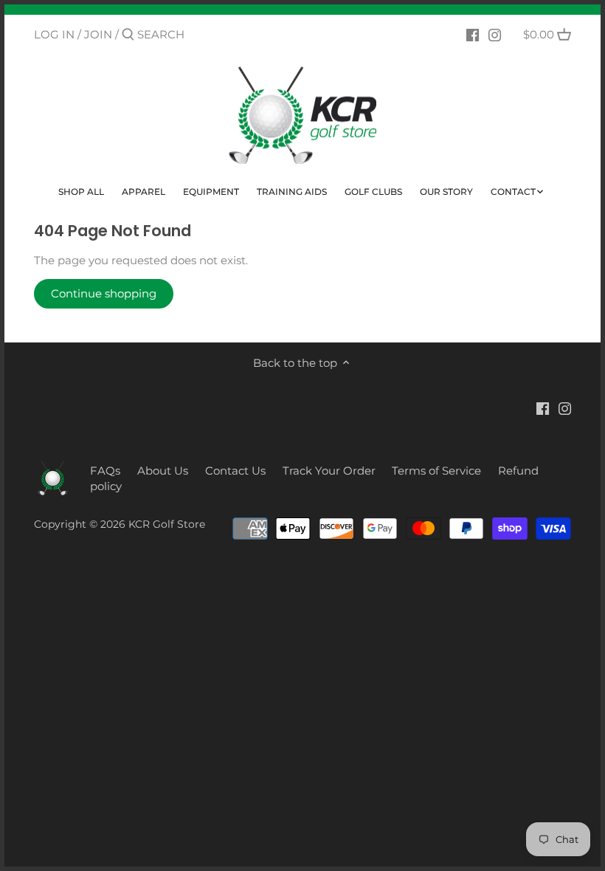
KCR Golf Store (166, 524)
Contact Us (235, 471)
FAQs (105, 471)
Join (98, 34)
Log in (54, 34)
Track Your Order (329, 471)
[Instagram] (494, 34)
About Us (162, 471)
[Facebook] (472, 34)
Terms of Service (436, 471)
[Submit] (128, 35)
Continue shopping (103, 293)
